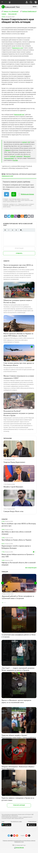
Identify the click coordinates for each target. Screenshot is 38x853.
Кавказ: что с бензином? (10, 11)
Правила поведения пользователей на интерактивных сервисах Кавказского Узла (19, 841)
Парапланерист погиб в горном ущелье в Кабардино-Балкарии (16, 547)
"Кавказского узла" (7, 176)
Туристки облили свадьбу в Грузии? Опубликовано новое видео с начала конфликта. (19, 736)
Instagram (19, 156)
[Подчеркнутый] (12, 230)
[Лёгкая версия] (9, 2)
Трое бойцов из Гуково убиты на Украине (16, 540)
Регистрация (19, 248)
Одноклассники (9, 158)
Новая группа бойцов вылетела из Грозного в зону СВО (18, 555)
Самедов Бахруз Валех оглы (13, 511)
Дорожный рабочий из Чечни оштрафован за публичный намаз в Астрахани (18, 597)
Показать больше (19, 805)
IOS (29, 142)
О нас (3, 821)
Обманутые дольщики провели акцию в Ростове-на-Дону (18, 301)
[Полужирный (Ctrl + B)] (5, 230)
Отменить (19, 253)
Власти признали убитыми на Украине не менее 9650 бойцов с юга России (18, 334)
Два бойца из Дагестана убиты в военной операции (16, 533)
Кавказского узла (17, 48)
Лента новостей (12, 14)
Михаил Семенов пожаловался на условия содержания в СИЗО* (19, 377)
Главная (4, 14)
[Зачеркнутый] (16, 230)
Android (24, 142)
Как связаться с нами (16, 821)
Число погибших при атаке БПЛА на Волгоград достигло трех (19, 524)
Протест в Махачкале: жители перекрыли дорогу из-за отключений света (16, 701)
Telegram (7, 150)
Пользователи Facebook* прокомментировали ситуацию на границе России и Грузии (19, 413)
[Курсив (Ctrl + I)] (9, 230)
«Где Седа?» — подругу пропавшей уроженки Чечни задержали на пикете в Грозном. (18, 669)
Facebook (12, 156)
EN (5, 1)
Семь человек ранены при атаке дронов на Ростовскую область (19, 364)
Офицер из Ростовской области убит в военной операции (19, 563)
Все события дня (30, 567)
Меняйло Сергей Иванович (13, 487)
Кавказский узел (19, 114)
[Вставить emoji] (21, 230)
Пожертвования (32, 821)
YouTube (15, 160)
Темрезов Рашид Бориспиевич (14, 462)
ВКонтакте (27, 156)
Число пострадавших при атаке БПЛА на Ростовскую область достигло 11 (18, 266)
